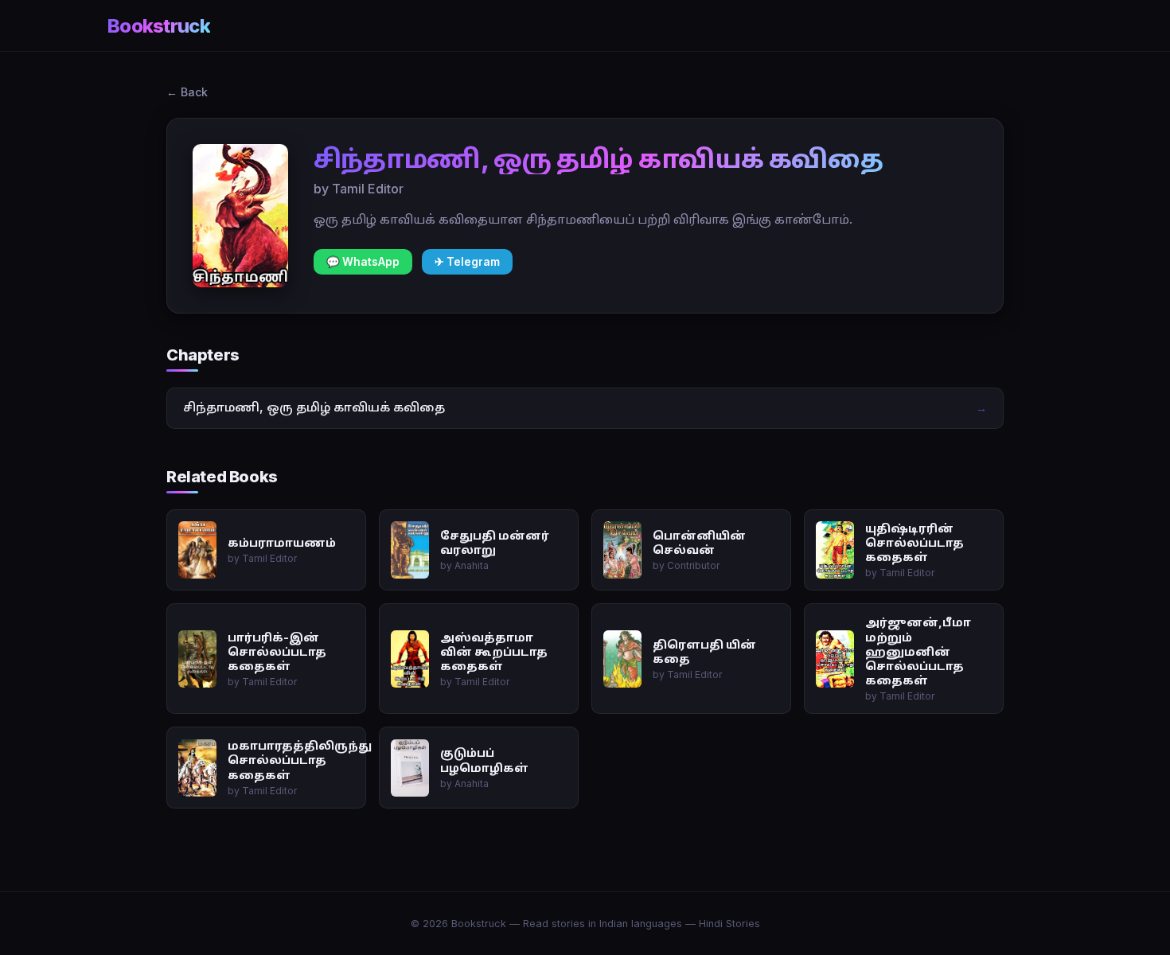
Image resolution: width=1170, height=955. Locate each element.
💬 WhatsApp (363, 261)
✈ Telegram (467, 261)
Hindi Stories (729, 924)
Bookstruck (158, 25)
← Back (187, 92)
